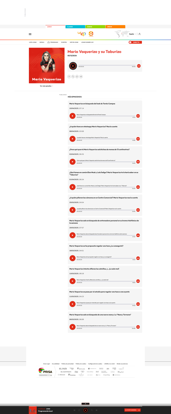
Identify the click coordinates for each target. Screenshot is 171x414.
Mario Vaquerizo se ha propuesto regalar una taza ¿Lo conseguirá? (96, 246)
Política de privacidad (68, 364)
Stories (97, 342)
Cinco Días (89, 371)
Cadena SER (101, 369)
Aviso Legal (46, 364)
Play (85, 410)
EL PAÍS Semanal (104, 371)
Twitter (73, 76)
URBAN (109, 27)
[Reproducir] (73, 66)
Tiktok (77, 342)
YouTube (81, 342)
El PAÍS (63, 369)
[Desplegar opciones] (139, 66)
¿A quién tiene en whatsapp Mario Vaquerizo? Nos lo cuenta (93, 126)
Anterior (74, 410)
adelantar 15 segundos (92, 410)
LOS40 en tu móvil (109, 364)
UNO (76, 371)
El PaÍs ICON (90, 374)
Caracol (120, 369)
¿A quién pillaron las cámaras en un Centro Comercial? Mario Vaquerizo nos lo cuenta (103, 198)
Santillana (82, 369)
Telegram (81, 76)
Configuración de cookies (95, 364)
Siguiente (96, 410)
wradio (82, 371)
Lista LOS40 (32, 42)
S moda (98, 374)
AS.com (107, 369)
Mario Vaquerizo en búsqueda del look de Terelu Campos (92, 103)
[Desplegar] (85, 404)
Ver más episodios (45, 86)
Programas (54, 42)
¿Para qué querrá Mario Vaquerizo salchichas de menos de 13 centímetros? (99, 149)
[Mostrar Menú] (31, 34)
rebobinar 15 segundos (79, 410)
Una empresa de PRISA (45, 370)
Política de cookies (81, 364)
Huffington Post (65, 371)
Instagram (73, 342)
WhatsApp (77, 76)
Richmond (62, 374)
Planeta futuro (111, 371)
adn (113, 369)
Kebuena (119, 371)
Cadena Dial (97, 371)
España (131, 34)
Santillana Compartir (92, 369)
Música (42, 42)
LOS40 (49, 27)
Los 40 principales (72, 369)
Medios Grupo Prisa (45, 375)
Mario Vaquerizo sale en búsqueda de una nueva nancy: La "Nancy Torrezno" (100, 315)
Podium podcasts (81, 374)
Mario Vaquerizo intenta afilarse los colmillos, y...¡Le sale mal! (94, 269)
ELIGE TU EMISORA (131, 410)
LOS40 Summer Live (87, 42)
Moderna (71, 374)
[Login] (139, 34)
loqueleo (106, 374)
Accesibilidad (55, 364)
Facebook (69, 76)
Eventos (64, 42)
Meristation (116, 374)
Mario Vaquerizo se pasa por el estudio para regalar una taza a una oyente (99, 292)
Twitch (93, 342)
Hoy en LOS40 (74, 42)
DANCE (89, 27)
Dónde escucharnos (122, 364)
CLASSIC (70, 27)
